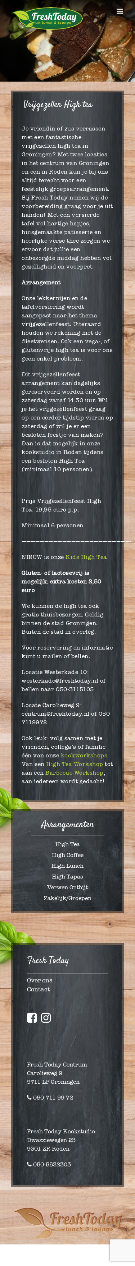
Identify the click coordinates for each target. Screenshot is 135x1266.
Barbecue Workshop (74, 772)
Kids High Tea (86, 557)
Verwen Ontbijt (67, 887)
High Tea (67, 844)
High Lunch (67, 865)
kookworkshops (84, 755)
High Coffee (68, 855)
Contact (38, 989)
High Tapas (67, 876)
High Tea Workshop (74, 764)
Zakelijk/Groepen (67, 898)
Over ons (39, 980)
